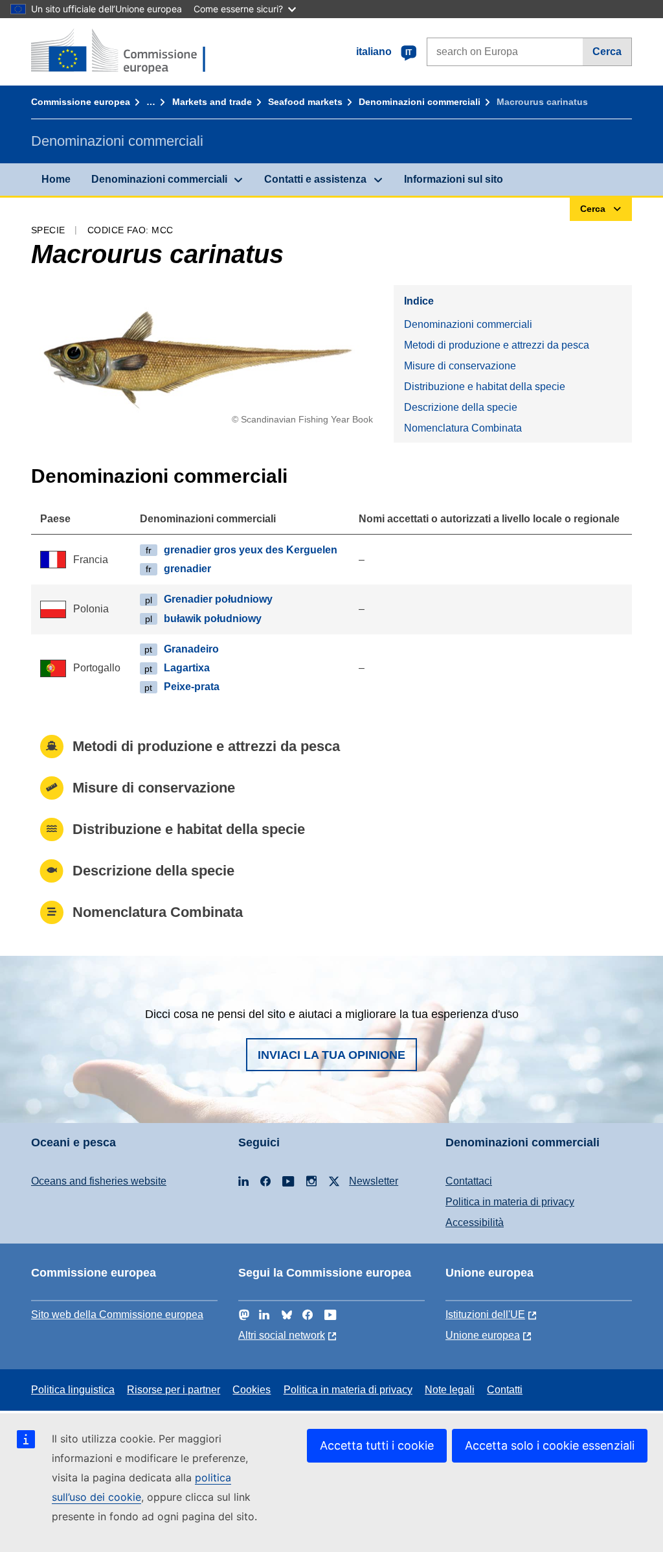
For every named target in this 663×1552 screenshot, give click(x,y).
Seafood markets (305, 102)
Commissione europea (80, 102)
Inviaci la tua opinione (331, 1054)
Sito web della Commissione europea (117, 1314)
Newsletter (373, 1181)
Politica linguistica (73, 1389)
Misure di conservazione (460, 365)
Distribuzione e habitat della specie (484, 386)
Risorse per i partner (173, 1389)
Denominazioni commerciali (419, 102)
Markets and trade (212, 102)
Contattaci (468, 1181)
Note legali (450, 1389)
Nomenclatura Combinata (463, 428)
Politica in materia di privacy (509, 1201)
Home (56, 179)
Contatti (505, 1389)
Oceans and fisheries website (98, 1181)
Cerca (607, 51)
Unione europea (482, 1335)
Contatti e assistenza (315, 179)
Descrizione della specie (460, 407)
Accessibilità (474, 1222)
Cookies (251, 1389)
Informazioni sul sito (453, 179)
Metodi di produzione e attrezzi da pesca (496, 345)
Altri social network (281, 1335)
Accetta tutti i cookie (377, 1445)
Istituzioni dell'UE (485, 1314)
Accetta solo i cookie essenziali (550, 1445)
